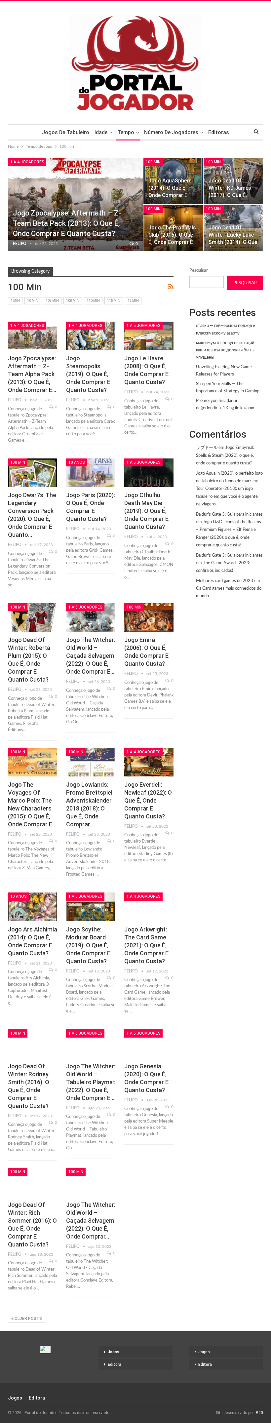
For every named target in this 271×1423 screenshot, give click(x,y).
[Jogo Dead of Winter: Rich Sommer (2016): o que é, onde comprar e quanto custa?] (32, 1182)
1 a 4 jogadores (27, 162)
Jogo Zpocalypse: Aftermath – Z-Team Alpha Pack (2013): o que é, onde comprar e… (32, 374)
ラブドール (206, 448)
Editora (114, 1364)
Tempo (125, 132)
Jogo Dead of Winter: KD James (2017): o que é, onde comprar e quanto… (230, 195)
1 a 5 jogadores (143, 325)
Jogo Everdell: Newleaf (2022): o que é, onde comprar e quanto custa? (148, 800)
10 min (32, 300)
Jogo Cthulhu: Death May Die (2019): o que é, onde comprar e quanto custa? (146, 511)
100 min (153, 162)
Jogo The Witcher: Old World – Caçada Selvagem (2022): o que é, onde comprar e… (90, 655)
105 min (52, 300)
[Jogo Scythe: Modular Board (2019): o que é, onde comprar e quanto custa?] (90, 906)
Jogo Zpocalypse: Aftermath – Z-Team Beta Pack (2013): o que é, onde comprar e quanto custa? (67, 223)
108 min (72, 300)
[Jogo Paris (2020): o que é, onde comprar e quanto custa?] (90, 472)
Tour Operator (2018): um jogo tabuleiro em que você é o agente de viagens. (227, 496)
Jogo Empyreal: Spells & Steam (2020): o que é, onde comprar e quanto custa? (225, 455)
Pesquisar (198, 270)
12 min (133, 300)
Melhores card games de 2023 (224, 581)
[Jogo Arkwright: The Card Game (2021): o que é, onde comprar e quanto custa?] (149, 906)
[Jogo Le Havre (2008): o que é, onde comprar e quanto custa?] (149, 336)
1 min (15, 300)
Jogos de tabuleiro (65, 132)
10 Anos (76, 462)
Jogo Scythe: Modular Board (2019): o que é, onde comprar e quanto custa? (88, 945)
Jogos (113, 1352)
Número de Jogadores (171, 132)
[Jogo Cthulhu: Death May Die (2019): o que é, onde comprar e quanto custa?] (149, 472)
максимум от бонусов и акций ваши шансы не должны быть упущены (225, 350)
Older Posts (28, 1318)
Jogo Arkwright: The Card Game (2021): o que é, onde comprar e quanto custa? (146, 945)
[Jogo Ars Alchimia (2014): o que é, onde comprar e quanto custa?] (32, 906)
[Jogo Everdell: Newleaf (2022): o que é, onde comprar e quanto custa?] (149, 762)
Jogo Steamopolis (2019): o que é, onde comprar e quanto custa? (88, 374)
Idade (101, 132)
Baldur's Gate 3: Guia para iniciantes (229, 514)
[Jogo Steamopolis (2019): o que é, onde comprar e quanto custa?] (90, 336)
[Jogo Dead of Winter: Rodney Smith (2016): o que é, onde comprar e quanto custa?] (32, 1043)
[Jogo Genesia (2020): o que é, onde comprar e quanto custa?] (149, 1043)
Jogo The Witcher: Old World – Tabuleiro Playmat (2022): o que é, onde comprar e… (90, 1082)
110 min (93, 300)
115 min (113, 300)
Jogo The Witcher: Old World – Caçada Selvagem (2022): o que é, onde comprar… (90, 1220)
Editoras (218, 132)
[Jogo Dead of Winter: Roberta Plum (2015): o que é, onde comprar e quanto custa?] (32, 617)
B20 (259, 1412)
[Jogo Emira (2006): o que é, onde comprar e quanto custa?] (149, 617)
